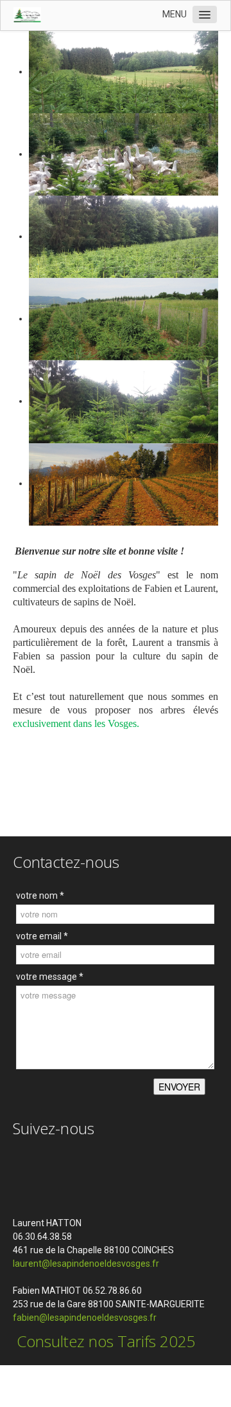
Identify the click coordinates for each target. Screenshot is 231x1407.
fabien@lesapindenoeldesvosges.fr (85, 1317)
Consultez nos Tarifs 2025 (104, 1341)
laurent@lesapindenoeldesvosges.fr (86, 1263)
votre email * (42, 936)
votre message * (49, 976)
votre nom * (40, 895)
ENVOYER (179, 1086)
